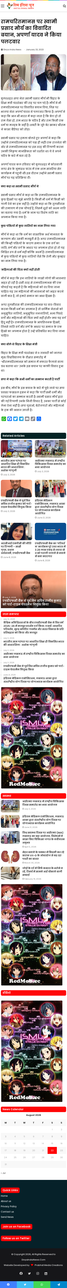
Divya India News (12, 49)
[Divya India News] (20, 6)
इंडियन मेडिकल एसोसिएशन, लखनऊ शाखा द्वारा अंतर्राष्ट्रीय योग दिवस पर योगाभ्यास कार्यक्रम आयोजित (50, 507)
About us (6, 1201)
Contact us (7, 1211)
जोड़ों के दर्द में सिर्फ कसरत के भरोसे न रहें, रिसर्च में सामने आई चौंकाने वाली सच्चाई (42, 871)
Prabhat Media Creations (48, 1265)
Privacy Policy (9, 1206)
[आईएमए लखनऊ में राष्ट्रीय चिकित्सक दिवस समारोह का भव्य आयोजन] (50, 449)
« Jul (3, 1173)
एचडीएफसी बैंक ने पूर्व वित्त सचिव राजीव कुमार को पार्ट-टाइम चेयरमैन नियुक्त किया (16, 504)
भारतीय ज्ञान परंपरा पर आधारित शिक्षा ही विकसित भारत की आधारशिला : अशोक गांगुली (15, 465)
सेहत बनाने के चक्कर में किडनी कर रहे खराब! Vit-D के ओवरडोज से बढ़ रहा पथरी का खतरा (43, 856)
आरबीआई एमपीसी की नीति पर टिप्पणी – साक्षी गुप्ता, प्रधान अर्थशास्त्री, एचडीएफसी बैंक (16, 548)
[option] (33, 589)
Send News (7, 1217)
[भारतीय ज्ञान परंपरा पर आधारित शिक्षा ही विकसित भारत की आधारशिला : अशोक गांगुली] (16, 449)
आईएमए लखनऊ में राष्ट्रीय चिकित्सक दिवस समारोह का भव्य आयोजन (50, 464)
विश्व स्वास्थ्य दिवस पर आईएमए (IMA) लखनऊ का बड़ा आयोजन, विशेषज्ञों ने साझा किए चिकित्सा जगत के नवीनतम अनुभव (43, 837)
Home (4, 1196)
